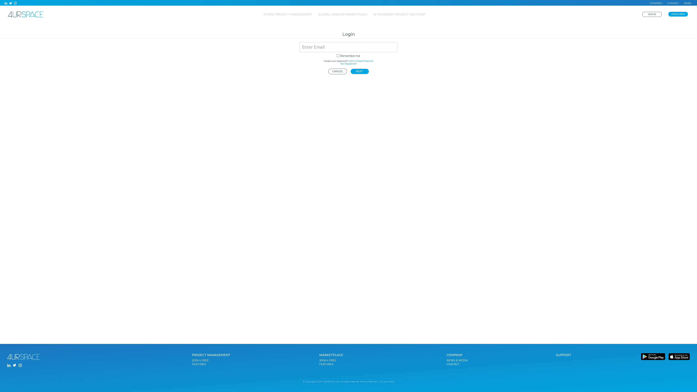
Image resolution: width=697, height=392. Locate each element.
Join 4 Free (678, 14)
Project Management (211, 355)
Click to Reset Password (361, 61)
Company (656, 3)
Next (359, 71)
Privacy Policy (387, 381)
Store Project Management (288, 14)
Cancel (337, 71)
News (687, 3)
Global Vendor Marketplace (343, 14)
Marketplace (331, 355)
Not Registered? (348, 63)
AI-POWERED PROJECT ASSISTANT (399, 14)
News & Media (457, 360)
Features (199, 364)
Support (563, 355)
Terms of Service (368, 381)
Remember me (350, 56)
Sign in (652, 14)
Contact (673, 3)
